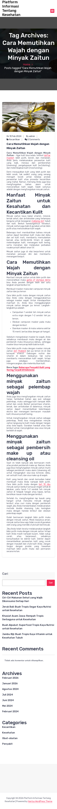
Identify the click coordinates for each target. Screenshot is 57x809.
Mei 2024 (7, 705)
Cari (5, 573)
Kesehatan (8, 732)
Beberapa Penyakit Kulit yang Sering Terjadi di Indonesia (28, 368)
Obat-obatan (10, 738)
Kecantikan (14, 139)
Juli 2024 (7, 694)
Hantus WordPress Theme (40, 801)
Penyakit (7, 743)
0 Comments (33, 139)
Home (26, 64)
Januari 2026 (10, 683)
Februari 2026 (10, 677)
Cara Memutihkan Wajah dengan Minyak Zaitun (28, 146)
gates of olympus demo (38, 280)
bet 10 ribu (44, 484)
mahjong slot (38, 221)
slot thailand (20, 351)
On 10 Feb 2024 (14, 136)
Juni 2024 (8, 700)
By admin (30, 136)
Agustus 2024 (10, 689)
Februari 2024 (10, 711)
